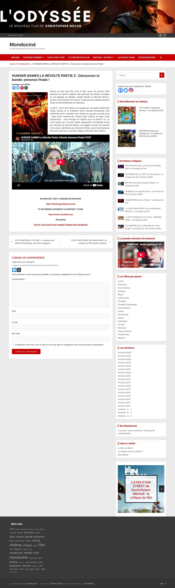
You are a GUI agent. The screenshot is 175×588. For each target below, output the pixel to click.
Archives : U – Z (125, 416)
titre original (29, 569)
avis (12, 536)
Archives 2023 (124, 362)
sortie (22, 569)
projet (40, 562)
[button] (132, 510)
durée (35, 546)
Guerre (121, 318)
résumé (26, 565)
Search (162, 75)
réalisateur (15, 565)
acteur (17, 529)
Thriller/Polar (123, 334)
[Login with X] (19, 270)
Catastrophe (123, 298)
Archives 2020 (124, 372)
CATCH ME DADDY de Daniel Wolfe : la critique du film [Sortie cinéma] (89, 241)
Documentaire (124, 308)
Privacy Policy (53, 265)
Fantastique (123, 314)
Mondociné (23, 44)
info (30, 549)
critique (27, 545)
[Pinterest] (22, 88)
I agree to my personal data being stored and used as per (35, 265)
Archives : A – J (125, 409)
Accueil (15, 57)
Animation (122, 284)
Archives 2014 (124, 392)
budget (28, 541)
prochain (21, 562)
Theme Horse (57, 583)
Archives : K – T (125, 412)
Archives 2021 (124, 369)
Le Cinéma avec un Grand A (130, 451)
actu (42, 529)
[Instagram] (131, 90)
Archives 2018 (124, 379)
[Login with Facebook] (14, 270)
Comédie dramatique (127, 304)
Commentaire (19, 279)
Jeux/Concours (146, 57)
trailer (37, 569)
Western (121, 338)
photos (14, 561)
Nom (14, 311)
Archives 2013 (124, 396)
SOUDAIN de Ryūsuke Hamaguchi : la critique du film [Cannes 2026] (151, 110)
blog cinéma (19, 541)
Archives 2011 (124, 402)
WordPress (89, 583)
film (42, 545)
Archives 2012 (124, 399)
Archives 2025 (124, 356)
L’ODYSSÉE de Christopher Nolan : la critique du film (141, 489)
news (40, 558)
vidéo (43, 569)
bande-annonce (34, 536)
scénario (35, 566)
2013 (12, 529)
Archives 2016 (124, 386)
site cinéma (14, 569)
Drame (121, 311)
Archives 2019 (124, 376)
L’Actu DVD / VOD (56, 57)
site (40, 566)
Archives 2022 (124, 366)
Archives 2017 (124, 382)
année (37, 533)
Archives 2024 (124, 359)
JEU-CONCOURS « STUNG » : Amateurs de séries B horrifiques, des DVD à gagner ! (34, 241)
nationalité (33, 558)
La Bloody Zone (126, 57)
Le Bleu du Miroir (125, 448)
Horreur (121, 324)
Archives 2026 (124, 352)
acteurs (24, 529)
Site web (16, 333)
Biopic (120, 294)
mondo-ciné (31, 552)
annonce (29, 532)
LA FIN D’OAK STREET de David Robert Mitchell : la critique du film (150, 133)
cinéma (15, 545)
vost (11, 572)
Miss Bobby (123, 455)
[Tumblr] (26, 88)
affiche (20, 533)
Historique (122, 321)
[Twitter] (18, 88)
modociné (16, 552)
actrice (30, 529)
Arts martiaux (124, 288)
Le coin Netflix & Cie (79, 57)
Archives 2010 (124, 406)
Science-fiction (124, 331)
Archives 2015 (124, 389)
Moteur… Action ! (102, 57)
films (11, 549)
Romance (122, 328)
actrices (36, 529)
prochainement (31, 562)
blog (12, 541)
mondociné (19, 557)
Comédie (122, 301)
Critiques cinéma (32, 57)
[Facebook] (14, 88)
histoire (17, 549)
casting (36, 540)
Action (121, 281)
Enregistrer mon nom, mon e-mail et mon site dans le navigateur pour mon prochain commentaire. (59, 344)
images (25, 549)
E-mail (15, 322)
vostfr (15, 572)
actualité (13, 533)
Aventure (122, 291)
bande (20, 536)
